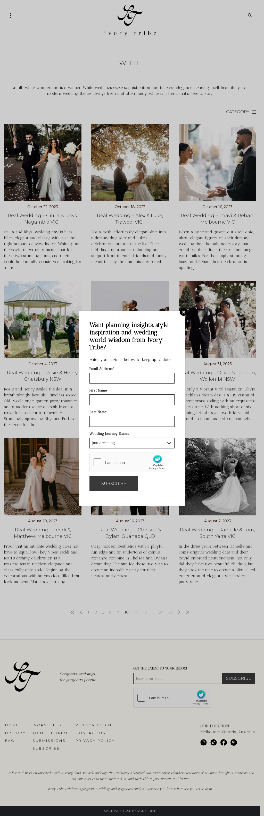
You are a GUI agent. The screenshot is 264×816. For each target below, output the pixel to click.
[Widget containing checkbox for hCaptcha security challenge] (128, 462)
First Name (98, 390)
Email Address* (102, 369)
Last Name (97, 412)
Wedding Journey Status (109, 433)
